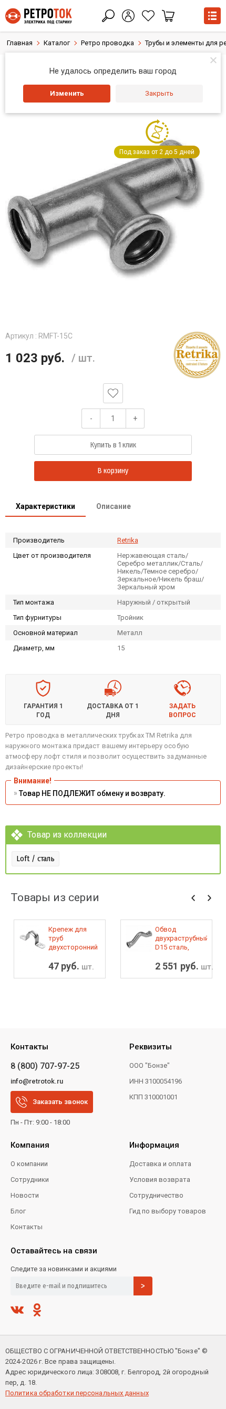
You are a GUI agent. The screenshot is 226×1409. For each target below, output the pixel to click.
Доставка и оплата (160, 1164)
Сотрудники (30, 1179)
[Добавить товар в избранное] (113, 393)
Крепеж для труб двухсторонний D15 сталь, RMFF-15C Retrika (73, 938)
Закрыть (159, 93)
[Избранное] (148, 15)
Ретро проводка (107, 43)
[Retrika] (197, 355)
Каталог (57, 43)
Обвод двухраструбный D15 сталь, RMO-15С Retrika (181, 938)
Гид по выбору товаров (167, 1211)
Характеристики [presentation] (45, 506)
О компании (29, 1164)
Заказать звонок (60, 1102)
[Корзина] (168, 15)
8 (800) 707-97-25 (45, 1066)
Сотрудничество (156, 1195)
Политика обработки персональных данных (77, 1393)
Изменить (67, 93)
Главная (20, 43)
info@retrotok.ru (37, 1081)
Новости (25, 1195)
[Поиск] (108, 15)
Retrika (127, 540)
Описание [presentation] (113, 506)
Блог (18, 1211)
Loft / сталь (35, 858)
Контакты (27, 1227)
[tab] (45, 507)
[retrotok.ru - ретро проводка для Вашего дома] (38, 16)
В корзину (113, 470)
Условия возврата (159, 1179)
